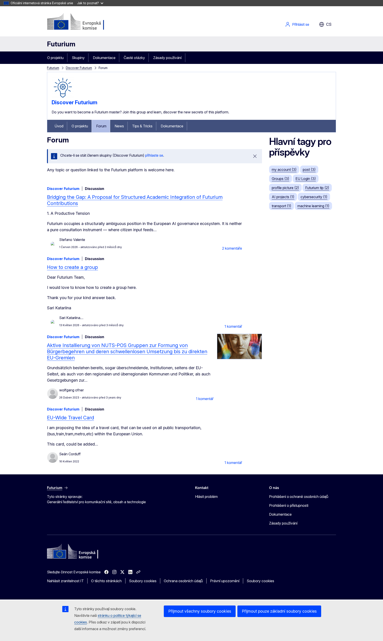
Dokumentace (104, 57)
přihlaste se (154, 155)
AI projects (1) (283, 197)
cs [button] (329, 24)
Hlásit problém (206, 496)
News (119, 126)
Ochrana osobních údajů (183, 581)
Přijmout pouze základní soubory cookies (279, 611)
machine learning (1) (313, 206)
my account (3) (284, 169)
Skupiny (78, 57)
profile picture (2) (285, 187)
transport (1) (281, 206)
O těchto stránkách (106, 581)
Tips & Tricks (142, 126)
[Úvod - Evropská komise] (83, 22)
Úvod (59, 126)
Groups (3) (280, 178)
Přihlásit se (300, 24)
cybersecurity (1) (314, 197)
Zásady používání (167, 57)
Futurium (61, 44)
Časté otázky (134, 57)
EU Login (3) (305, 178)
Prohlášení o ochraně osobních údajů (298, 496)
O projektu (55, 57)
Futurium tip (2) (317, 187)
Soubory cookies (142, 581)
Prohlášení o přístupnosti (288, 505)
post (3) (309, 169)
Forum (101, 126)
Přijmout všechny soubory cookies (199, 611)
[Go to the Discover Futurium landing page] (63, 97)
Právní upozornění (224, 581)
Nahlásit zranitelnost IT (65, 581)
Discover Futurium (79, 68)
